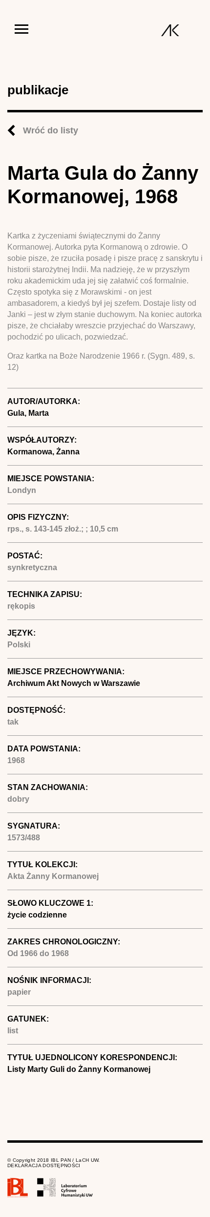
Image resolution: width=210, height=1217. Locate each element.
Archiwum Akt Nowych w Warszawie (73, 683)
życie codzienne (37, 915)
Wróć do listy (50, 130)
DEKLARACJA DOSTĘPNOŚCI (44, 1165)
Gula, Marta (28, 413)
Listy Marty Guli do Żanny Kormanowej (78, 1069)
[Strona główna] (170, 30)
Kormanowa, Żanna (43, 452)
